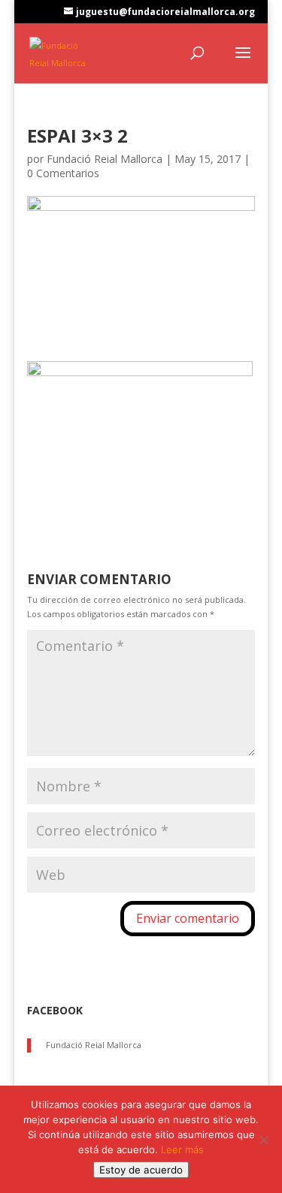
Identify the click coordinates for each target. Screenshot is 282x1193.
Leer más (182, 1149)
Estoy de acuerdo (141, 1170)
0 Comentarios (63, 173)
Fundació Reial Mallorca (104, 159)
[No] (263, 1139)
